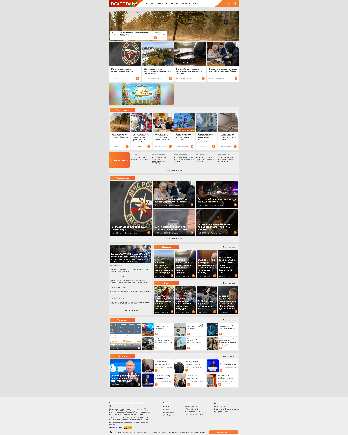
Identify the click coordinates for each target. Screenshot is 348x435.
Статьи (160, 4)
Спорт (166, 283)
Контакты (186, 4)
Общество (166, 247)
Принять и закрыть (223, 432)
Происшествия (172, 4)
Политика (122, 356)
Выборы (196, 4)
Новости (149, 4)
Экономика (122, 320)
